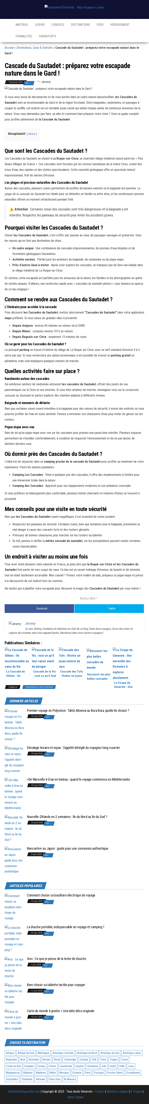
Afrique (10, 1053)
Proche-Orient (115, 1072)
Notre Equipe (76, 1097)
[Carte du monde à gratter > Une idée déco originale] (14, 1020)
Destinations (80, 24)
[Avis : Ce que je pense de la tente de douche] (14, 968)
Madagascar (13, 1072)
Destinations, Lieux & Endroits (34, 48)
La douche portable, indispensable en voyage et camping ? (65, 927)
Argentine (11, 1059)
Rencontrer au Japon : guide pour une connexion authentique (67, 848)
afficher (31, 133)
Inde (104, 1066)
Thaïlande (27, 1079)
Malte (52, 1072)
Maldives (41, 1072)
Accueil (9, 48)
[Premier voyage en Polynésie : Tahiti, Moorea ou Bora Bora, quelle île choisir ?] (14, 725)
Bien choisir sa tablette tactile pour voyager (56, 985)
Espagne (29, 1066)
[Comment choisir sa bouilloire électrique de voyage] (14, 907)
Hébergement (119, 24)
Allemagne (43, 1053)
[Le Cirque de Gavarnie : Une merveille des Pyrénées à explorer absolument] (125, 663)
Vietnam (40, 1079)
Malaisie (28, 1072)
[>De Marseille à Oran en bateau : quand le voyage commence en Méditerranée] (14, 794)
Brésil (57, 1059)
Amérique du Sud (109, 1053)
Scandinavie (133, 1072)
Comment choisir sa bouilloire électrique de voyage (61, 895)
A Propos (136, 1091)
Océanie (76, 1072)
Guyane (79, 1066)
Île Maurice (70, 1079)
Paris (88, 1072)
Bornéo (46, 1059)
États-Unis (55, 1079)
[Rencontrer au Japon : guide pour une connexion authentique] (14, 860)
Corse (124, 1059)
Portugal (99, 1072)
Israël (113, 1066)
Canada (84, 1059)
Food (100, 24)
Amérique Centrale (63, 1053)
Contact (99, 1091)
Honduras (92, 1066)
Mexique (64, 1072)
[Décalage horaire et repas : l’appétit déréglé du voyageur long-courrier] (14, 759)
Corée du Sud (13, 1066)
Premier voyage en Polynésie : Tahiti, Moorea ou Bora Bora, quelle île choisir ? (78, 710)
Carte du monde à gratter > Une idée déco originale (60, 1011)
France (52, 1066)
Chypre (114, 1059)
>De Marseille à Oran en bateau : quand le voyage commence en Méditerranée (78, 779)
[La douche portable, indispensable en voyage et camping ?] (14, 939)
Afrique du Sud (26, 1053)
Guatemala (66, 1066)
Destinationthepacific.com (24, 1091)
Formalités (23, 36)
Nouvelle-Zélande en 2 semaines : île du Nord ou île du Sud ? (67, 817)
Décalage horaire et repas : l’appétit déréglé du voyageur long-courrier (73, 748)
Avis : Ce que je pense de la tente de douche (56, 959)
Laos (131, 1066)
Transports (47, 36)
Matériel (21, 24)
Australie (34, 1059)
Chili (94, 1059)
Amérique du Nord (87, 1053)
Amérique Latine (132, 1053)
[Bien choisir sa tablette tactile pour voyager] (14, 994)
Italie (122, 1066)
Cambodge (70, 1059)
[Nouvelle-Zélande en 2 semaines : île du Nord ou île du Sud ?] (14, 828)
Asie (22, 1059)
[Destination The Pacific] (7, 25)
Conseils (57, 24)
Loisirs (39, 24)
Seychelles (12, 1079)
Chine (103, 1059)
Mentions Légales (117, 1091)
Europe (41, 1066)
